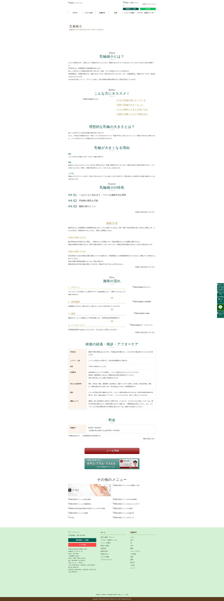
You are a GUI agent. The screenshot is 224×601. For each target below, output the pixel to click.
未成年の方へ (105, 554)
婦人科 (132, 562)
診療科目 (102, 12)
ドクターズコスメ (106, 559)
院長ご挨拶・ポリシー (108, 537)
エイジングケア (135, 551)
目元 (131, 540)
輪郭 (131, 548)
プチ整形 (133, 554)
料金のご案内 (105, 545)
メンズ (132, 568)
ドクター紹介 (88, 12)
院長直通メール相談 (131, 9)
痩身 (131, 559)
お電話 (220, 301)
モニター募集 (105, 557)
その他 (132, 565)
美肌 (131, 557)
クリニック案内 (129, 12)
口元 (131, 545)
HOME (75, 12)
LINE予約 (148, 9)
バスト (132, 537)
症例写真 (103, 548)
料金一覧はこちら (148, 438)
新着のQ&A (104, 551)
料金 (115, 12)
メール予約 (220, 296)
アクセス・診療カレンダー (146, 12)
